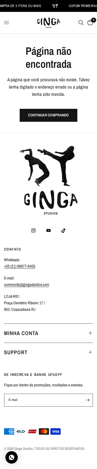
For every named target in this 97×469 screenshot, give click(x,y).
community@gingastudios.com (26, 284)
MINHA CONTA (21, 333)
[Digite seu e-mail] (87, 400)
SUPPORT (15, 352)
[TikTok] (64, 231)
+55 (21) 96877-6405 (19, 266)
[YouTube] (48, 231)
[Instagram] (33, 231)
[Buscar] (81, 22)
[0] (89, 22)
